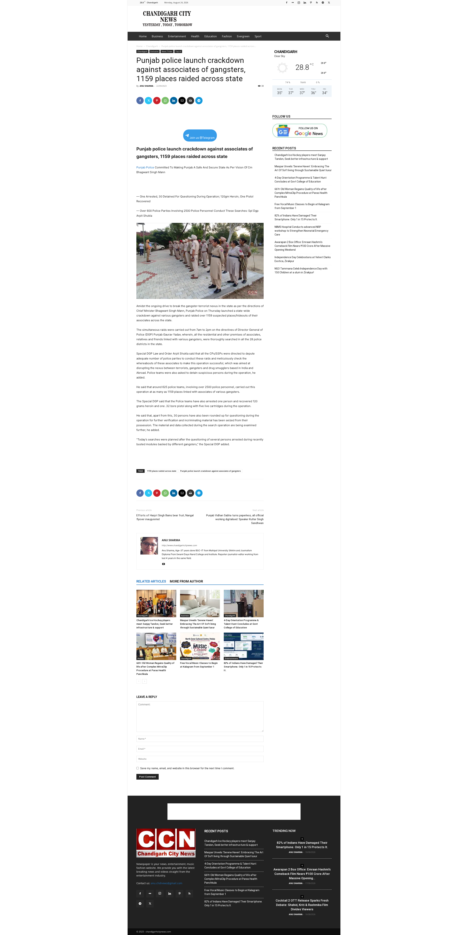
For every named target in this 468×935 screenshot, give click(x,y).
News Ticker (167, 51)
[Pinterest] (311, 2)
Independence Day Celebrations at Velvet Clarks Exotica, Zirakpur (303, 259)
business (185, 615)
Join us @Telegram (202, 138)
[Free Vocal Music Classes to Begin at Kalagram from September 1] (200, 646)
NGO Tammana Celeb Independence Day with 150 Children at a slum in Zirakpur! (301, 270)
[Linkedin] (304, 2)
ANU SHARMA (146, 85)
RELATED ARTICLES (151, 581)
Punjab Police (145, 167)
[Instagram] (298, 2)
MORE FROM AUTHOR (186, 581)
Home (143, 36)
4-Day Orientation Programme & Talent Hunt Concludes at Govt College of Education (241, 624)
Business (157, 36)
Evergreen (243, 36)
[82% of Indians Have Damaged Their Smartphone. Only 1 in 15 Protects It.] (244, 646)
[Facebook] (286, 2)
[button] (327, 36)
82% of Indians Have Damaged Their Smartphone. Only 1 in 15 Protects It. (243, 667)
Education (210, 36)
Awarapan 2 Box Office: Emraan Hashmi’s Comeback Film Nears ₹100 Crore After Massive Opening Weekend (302, 246)
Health (195, 36)
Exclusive (154, 51)
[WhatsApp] (165, 100)
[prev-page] (138, 681)
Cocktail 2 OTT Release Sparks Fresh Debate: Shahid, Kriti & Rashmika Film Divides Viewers (302, 905)
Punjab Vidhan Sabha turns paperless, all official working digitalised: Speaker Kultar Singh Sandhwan (235, 519)
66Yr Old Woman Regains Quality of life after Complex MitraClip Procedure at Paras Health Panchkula (301, 193)
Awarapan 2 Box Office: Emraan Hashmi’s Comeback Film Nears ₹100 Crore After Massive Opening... (302, 874)
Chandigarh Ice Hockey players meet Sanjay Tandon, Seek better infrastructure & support (154, 624)
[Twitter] (329, 2)
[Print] (190, 100)
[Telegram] (323, 2)
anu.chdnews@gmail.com (166, 883)
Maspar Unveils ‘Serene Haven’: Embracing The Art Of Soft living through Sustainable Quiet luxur (198, 624)
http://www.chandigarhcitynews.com (179, 545)
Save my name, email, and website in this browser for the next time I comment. (187, 768)
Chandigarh (152, 46)
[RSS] (317, 2)
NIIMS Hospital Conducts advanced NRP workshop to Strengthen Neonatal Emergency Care (301, 230)
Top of (178, 51)
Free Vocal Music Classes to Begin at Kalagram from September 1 (302, 206)
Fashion (227, 36)
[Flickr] (292, 2)
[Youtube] (165, 564)
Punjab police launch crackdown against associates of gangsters (210, 471)
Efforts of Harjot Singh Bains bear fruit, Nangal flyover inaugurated (165, 517)
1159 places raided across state (161, 471)
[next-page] (144, 681)
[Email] (182, 100)
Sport (258, 36)
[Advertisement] (265, 18)
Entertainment (177, 36)
